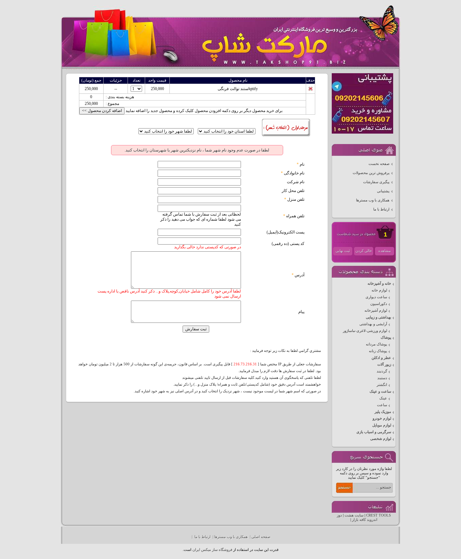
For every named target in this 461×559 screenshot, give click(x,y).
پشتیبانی (383, 191)
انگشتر (382, 385)
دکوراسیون (378, 304)
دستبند (382, 378)
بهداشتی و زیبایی (378, 317)
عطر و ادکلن (381, 358)
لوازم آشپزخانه (375, 310)
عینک (383, 398)
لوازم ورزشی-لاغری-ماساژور (365, 331)
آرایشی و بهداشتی (373, 324)
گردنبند (382, 371)
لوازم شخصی (380, 439)
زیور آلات (384, 364)
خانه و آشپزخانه (379, 283)
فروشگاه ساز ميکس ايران (212, 550)
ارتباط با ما (381, 209)
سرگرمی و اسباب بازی (373, 432)
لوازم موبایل (381, 425)
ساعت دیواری (376, 297)
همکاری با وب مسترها (372, 200)
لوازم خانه (379, 290)
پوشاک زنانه (378, 351)
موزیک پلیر (383, 412)
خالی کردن (363, 251)
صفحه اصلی (260, 537)
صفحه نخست (379, 164)
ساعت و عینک (380, 391)
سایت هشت (354, 515)
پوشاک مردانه (376, 344)
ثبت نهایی (342, 251)
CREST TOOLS (378, 515)
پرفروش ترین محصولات (371, 173)
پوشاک (386, 337)
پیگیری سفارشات (376, 182)
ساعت (382, 405)
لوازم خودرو (382, 418)
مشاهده (384, 251)
